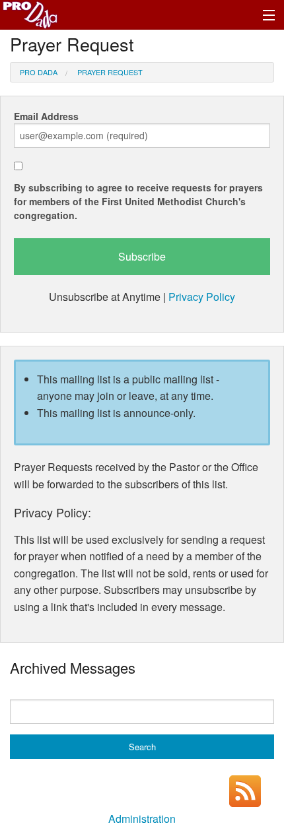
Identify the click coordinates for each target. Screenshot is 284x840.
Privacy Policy (201, 296)
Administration (142, 818)
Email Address (46, 116)
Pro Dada (38, 72)
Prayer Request (110, 72)
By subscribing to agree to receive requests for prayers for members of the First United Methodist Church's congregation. (138, 201)
